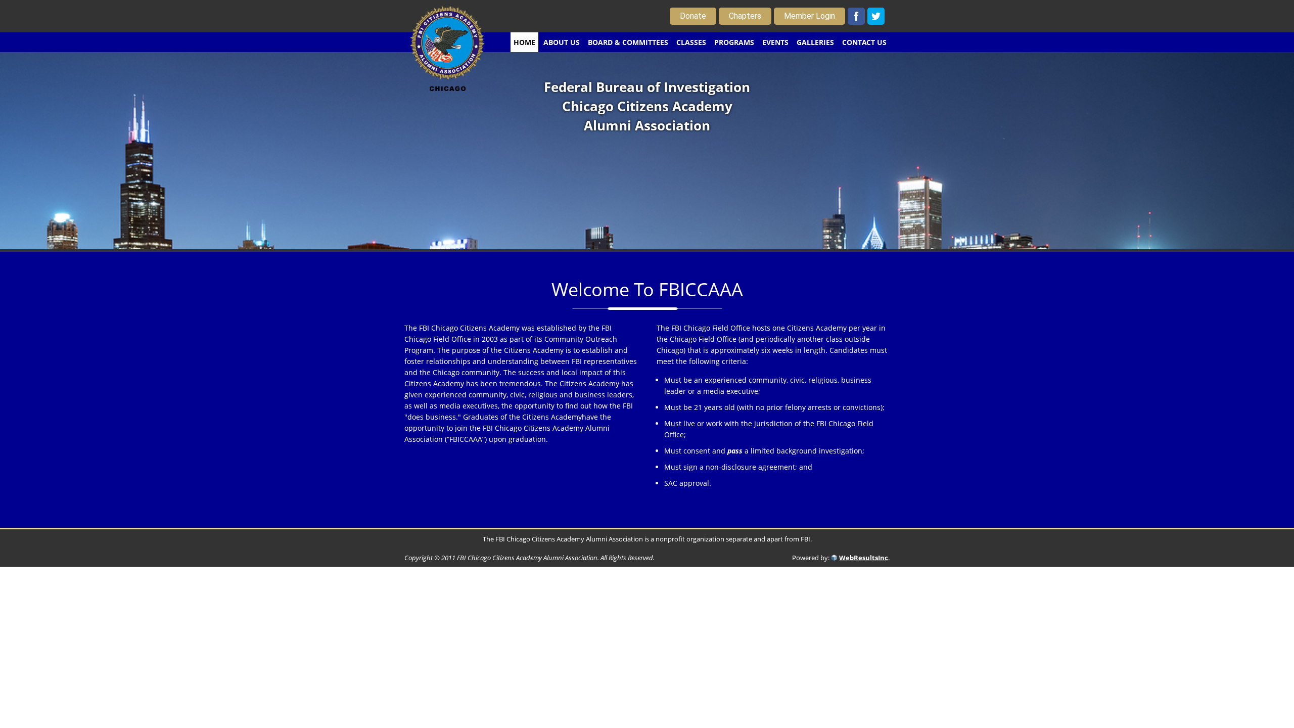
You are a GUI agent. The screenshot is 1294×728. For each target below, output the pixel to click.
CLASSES (691, 42)
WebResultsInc (863, 557)
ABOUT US (561, 42)
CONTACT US (864, 42)
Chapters (745, 16)
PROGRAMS (734, 42)
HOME (524, 42)
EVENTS (775, 42)
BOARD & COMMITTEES (628, 42)
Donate (693, 16)
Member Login (809, 16)
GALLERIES (815, 42)
